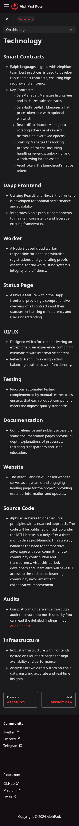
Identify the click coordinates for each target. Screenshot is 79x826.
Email (7, 797)
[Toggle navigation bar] (6, 6)
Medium (10, 790)
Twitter (9, 732)
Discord (9, 739)
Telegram (10, 745)
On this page (16, 29)
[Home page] (7, 19)
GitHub (9, 783)
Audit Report (20, 625)
